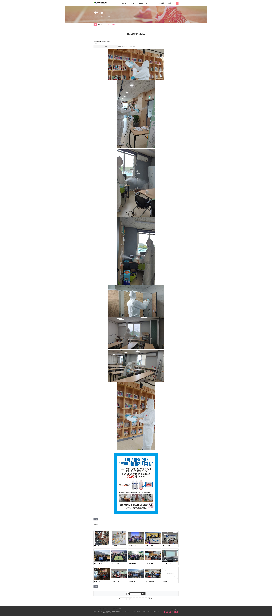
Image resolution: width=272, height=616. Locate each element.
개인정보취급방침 (102, 609)
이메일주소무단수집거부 (116, 609)
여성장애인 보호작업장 (158, 3)
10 (149, 598)
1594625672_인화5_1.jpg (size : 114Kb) (127, 46)
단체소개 (124, 3)
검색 (143, 593)
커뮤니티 (170, 3)
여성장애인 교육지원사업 (143, 3)
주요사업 (132, 3)
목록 (96, 519)
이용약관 (108, 609)
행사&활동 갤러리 (112, 24)
